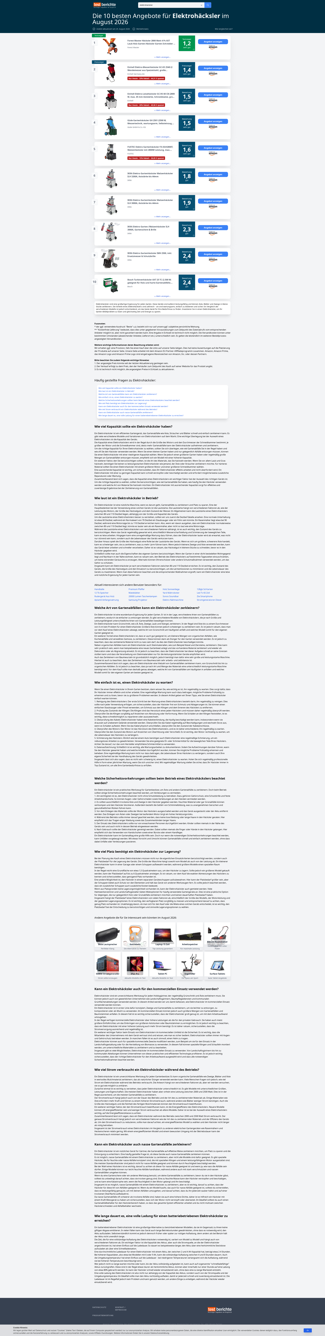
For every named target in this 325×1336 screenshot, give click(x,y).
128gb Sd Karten (205, 589)
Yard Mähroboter (171, 592)
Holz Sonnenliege (171, 589)
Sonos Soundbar (171, 596)
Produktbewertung (102, 1315)
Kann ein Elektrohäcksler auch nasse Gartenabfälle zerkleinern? (126, 412)
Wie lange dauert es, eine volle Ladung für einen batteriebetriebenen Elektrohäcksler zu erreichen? (141, 415)
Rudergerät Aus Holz (104, 596)
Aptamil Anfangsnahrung (106, 599)
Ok (308, 1330)
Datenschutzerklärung (159, 1333)
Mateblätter (134, 592)
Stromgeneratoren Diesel (209, 599)
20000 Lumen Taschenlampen (143, 596)
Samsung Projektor (138, 599)
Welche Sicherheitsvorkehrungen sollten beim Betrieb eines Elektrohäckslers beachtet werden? (139, 400)
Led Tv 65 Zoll (203, 592)
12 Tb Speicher (101, 592)
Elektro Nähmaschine (173, 599)
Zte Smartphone (205, 596)
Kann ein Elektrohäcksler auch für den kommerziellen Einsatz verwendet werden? (133, 406)
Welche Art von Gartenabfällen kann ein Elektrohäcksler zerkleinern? (128, 394)
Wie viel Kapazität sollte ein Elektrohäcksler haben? (120, 388)
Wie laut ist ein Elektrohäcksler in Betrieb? (116, 391)
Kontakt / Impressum (121, 1308)
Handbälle (99, 589)
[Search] (207, 5)
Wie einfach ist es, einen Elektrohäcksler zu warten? (121, 397)
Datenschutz (99, 1307)
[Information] (194, 49)
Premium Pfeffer (137, 589)
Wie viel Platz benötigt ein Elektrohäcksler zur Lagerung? (123, 403)
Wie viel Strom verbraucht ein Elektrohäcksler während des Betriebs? (128, 409)
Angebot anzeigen (213, 41)
